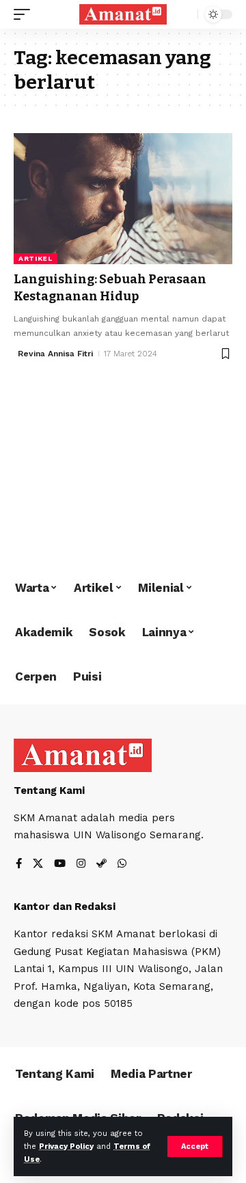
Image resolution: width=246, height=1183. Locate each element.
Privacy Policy (66, 1146)
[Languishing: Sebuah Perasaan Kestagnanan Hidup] (123, 198)
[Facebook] (19, 864)
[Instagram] (80, 864)
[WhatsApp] (121, 864)
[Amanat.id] (123, 14)
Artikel (35, 258)
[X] (38, 864)
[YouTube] (60, 864)
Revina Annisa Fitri (55, 353)
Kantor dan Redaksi (64, 906)
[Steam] (101, 864)
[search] (184, 14)
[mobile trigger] (25, 14)
